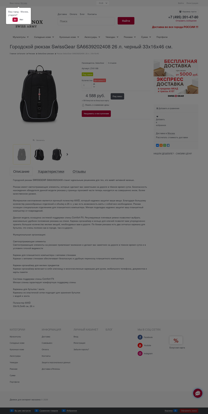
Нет (21, 19)
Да (15, 19)
